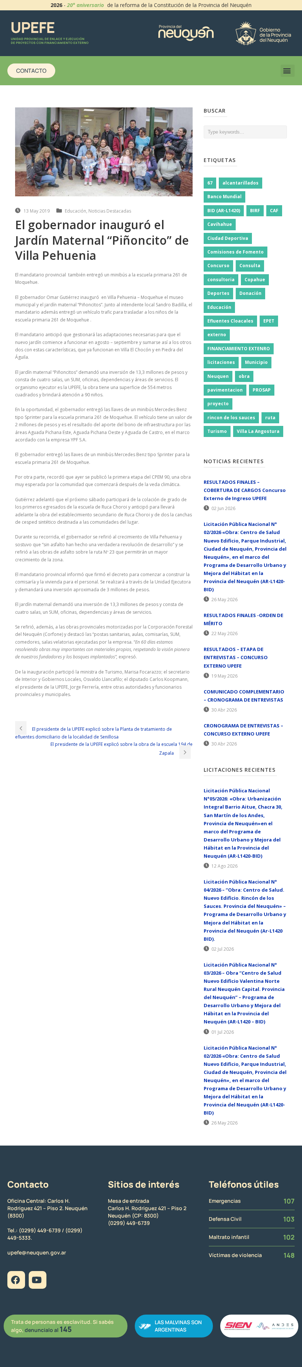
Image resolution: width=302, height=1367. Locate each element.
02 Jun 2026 (223, 508)
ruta (270, 417)
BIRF (255, 210)
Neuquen (218, 376)
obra (244, 376)
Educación (75, 211)
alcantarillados (240, 183)
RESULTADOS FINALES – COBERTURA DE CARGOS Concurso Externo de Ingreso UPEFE (245, 490)
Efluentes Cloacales (230, 321)
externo (216, 334)
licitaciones (221, 362)
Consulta (249, 265)
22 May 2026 (224, 633)
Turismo (217, 431)
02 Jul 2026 (222, 949)
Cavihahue (219, 224)
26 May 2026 (224, 599)
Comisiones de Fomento (235, 252)
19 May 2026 (224, 676)
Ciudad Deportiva (227, 238)
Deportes (218, 293)
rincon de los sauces (231, 417)
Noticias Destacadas (109, 211)
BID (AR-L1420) (223, 210)
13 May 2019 (37, 211)
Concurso (218, 265)
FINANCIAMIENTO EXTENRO (238, 348)
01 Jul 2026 (222, 1032)
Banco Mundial (224, 196)
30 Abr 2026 (224, 710)
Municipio (256, 362)
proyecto (218, 403)
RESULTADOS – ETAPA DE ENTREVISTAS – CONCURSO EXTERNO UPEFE (236, 657)
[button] (288, 71)
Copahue (255, 279)
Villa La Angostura (258, 431)
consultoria (221, 279)
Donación (250, 293)
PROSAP (262, 390)
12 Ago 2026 (224, 866)
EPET (268, 321)
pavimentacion (225, 390)
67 (210, 183)
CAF (274, 210)
